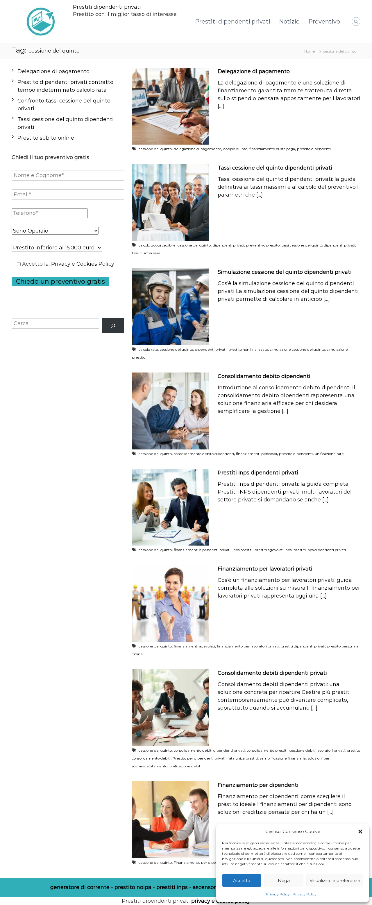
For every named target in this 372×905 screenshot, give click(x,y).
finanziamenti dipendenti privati (202, 550)
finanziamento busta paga (272, 149)
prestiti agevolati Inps (273, 550)
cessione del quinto (155, 149)
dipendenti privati (228, 245)
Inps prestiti (243, 550)
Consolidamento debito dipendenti (264, 376)
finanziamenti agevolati (194, 646)
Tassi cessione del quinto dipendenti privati (275, 168)
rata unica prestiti (243, 758)
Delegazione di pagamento (254, 71)
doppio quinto (235, 149)
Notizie (289, 21)
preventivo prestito (263, 245)
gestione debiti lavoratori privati (317, 750)
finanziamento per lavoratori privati (248, 646)
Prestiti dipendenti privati (107, 7)
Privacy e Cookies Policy (82, 264)
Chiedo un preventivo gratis (60, 281)
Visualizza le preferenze (335, 880)
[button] (360, 831)
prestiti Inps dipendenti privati (320, 550)
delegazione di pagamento (197, 149)
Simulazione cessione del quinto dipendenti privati (285, 272)
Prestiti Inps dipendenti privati (258, 472)
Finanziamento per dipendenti (258, 785)
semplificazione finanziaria (283, 758)
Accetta (241, 880)
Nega (284, 880)
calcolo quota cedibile (157, 245)
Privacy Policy (278, 894)
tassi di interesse (146, 253)
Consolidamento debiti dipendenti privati (272, 673)
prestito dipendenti (314, 149)
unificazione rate (329, 453)
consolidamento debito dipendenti (204, 453)
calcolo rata (148, 349)
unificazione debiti (185, 766)
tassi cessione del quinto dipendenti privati (318, 245)
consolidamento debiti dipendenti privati (209, 750)
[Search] (113, 325)
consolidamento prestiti (267, 750)
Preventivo (324, 21)
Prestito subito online (45, 138)
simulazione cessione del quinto (297, 349)
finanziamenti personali (256, 453)
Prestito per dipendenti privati (199, 758)
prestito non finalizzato (248, 349)
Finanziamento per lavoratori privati (265, 569)
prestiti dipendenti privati (303, 646)
